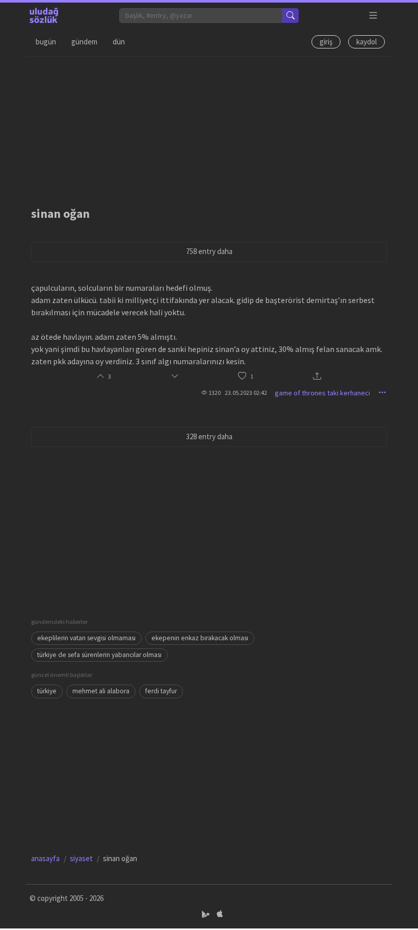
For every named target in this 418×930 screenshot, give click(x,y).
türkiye (47, 691)
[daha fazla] (373, 15)
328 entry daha (209, 436)
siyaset (81, 858)
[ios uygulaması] (220, 914)
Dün (119, 41)
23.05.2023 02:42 (246, 392)
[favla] (242, 376)
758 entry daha (209, 251)
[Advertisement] (209, 128)
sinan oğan (60, 213)
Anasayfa (45, 858)
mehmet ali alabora (100, 691)
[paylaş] (317, 376)
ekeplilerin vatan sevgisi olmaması (86, 638)
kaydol (366, 41)
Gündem (84, 41)
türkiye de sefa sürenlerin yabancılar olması (99, 654)
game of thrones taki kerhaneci (322, 392)
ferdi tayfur (161, 691)
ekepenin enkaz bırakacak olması (199, 638)
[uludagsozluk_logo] (44, 15)
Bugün (46, 41)
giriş (326, 41)
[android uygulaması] (207, 914)
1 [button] (251, 376)
